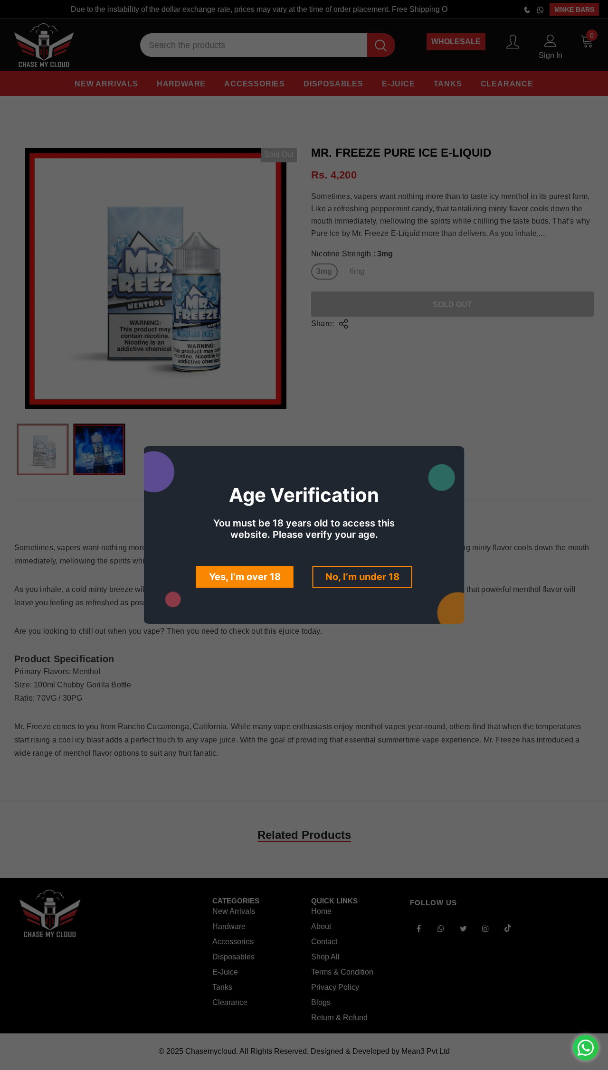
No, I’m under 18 (362, 576)
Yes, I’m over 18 (245, 576)
